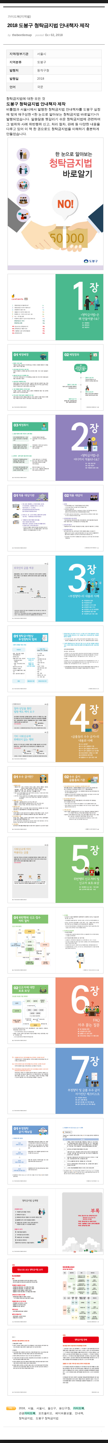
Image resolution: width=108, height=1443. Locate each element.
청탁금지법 (26, 1418)
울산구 (52, 1408)
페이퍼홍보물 (63, 1413)
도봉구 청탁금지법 (47, 1418)
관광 (27, 1413)
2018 (22, 1408)
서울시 (40, 1408)
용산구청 (64, 1408)
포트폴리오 (45, 1413)
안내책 (79, 1413)
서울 (30, 1408)
